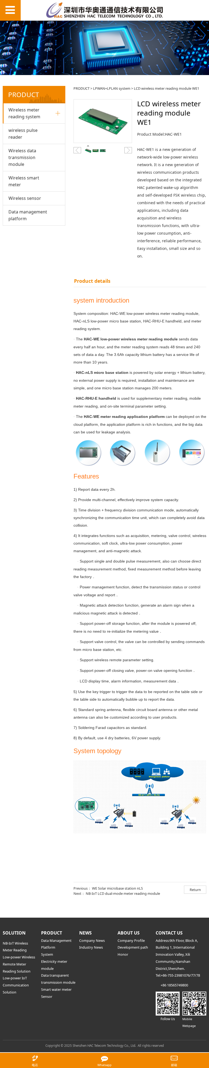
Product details (92, 281)
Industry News (91, 947)
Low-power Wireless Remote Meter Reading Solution (19, 964)
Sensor (46, 996)
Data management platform (27, 215)
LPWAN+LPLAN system (111, 88)
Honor (123, 954)
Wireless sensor (24, 198)
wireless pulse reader (23, 133)
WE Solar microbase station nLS (117, 888)
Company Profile (131, 940)
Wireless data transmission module (22, 157)
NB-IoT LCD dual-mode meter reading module (123, 893)
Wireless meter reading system (24, 113)
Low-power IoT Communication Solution (16, 985)
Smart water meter (56, 989)
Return (195, 889)
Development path (133, 947)
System (47, 954)
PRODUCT (81, 88)
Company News (92, 940)
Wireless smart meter (23, 181)
